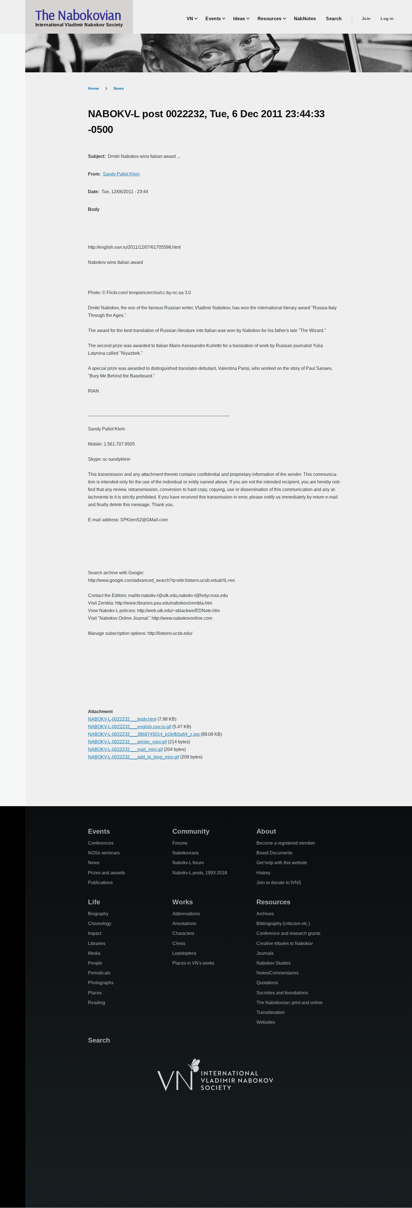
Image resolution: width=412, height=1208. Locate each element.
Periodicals (99, 972)
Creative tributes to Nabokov (284, 943)
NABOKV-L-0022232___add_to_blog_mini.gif (133, 757)
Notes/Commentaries (277, 972)
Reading (96, 1002)
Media (94, 953)
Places (95, 992)
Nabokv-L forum (188, 862)
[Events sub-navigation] (227, 19)
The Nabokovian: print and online (289, 1002)
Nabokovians (185, 852)
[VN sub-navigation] (199, 19)
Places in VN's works (193, 963)
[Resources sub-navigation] (288, 19)
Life (94, 902)
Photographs (101, 982)
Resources (273, 902)
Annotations (184, 923)
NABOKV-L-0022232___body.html (122, 719)
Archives (265, 913)
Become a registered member (285, 843)
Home (93, 88)
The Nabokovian (78, 14)
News (119, 88)
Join (366, 18)
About (266, 831)
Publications (100, 882)
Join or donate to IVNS (278, 882)
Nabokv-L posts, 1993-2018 (199, 872)
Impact (94, 933)
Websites (265, 1022)
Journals (265, 953)
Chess (178, 943)
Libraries (96, 943)
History (263, 872)
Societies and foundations (282, 992)
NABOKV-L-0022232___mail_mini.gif (125, 749)
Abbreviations (186, 913)
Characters (183, 933)
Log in (387, 18)
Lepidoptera (184, 953)
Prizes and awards (106, 872)
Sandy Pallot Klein (121, 174)
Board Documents (274, 852)
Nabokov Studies (273, 963)
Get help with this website (281, 862)
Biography (98, 913)
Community (190, 831)
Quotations (267, 982)
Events (99, 831)
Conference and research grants (288, 933)
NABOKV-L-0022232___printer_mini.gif (127, 741)
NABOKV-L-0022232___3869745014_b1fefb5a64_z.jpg (144, 734)
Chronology (99, 923)
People (95, 963)
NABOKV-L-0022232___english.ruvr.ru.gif (129, 726)
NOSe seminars (104, 852)
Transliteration (270, 1012)
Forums (180, 843)
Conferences (101, 843)
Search (99, 1040)
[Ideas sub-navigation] (251, 19)
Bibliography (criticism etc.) (283, 923)
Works (182, 902)
